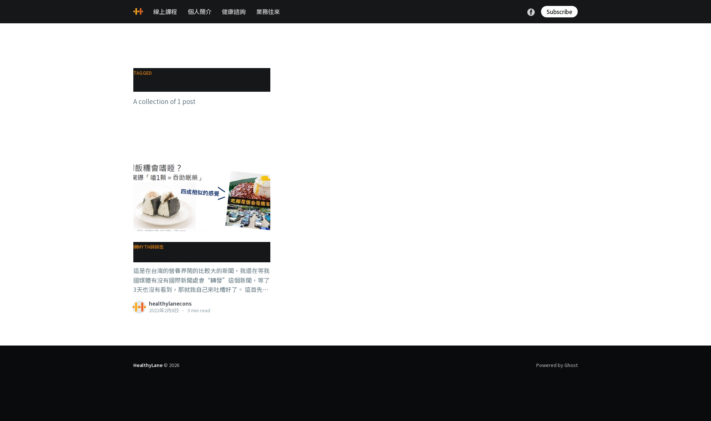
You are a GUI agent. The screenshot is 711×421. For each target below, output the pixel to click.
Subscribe (559, 12)
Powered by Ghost (557, 364)
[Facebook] (531, 11)
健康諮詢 (234, 11)
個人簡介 (199, 11)
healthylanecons (170, 303)
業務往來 (268, 11)
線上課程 (165, 11)
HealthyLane (148, 364)
